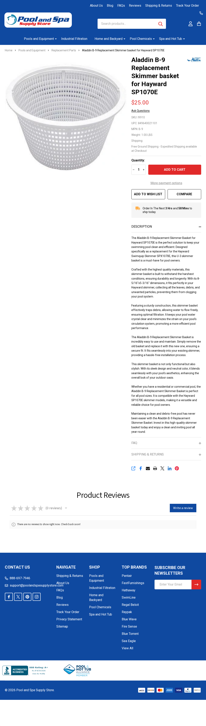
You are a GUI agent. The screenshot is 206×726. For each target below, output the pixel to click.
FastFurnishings (133, 583)
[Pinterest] (177, 468)
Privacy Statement (69, 619)
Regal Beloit (130, 605)
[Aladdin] (192, 59)
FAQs (121, 5)
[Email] (148, 468)
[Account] (190, 23)
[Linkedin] (170, 468)
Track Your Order (187, 5)
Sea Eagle (129, 641)
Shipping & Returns (158, 5)
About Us (96, 5)
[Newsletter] (196, 584)
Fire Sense (129, 626)
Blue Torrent (130, 634)
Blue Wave (129, 619)
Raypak (127, 612)
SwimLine (129, 597)
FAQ (134, 443)
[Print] (155, 468)
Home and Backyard (109, 39)
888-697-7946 (20, 578)
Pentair (127, 576)
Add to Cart (174, 169)
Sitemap (62, 626)
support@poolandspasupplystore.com (36, 585)
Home (8, 50)
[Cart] (199, 24)
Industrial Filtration (74, 39)
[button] (66, 508)
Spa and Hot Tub (170, 39)
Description (141, 226)
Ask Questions (140, 110)
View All (127, 648)
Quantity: (138, 160)
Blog (110, 5)
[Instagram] (37, 597)
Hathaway (128, 590)
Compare (184, 194)
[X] (162, 468)
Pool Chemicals (141, 39)
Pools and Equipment (39, 39)
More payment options (166, 183)
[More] (54, 38)
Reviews (135, 5)
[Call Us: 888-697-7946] (201, 13)
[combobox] (132, 24)
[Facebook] (141, 468)
